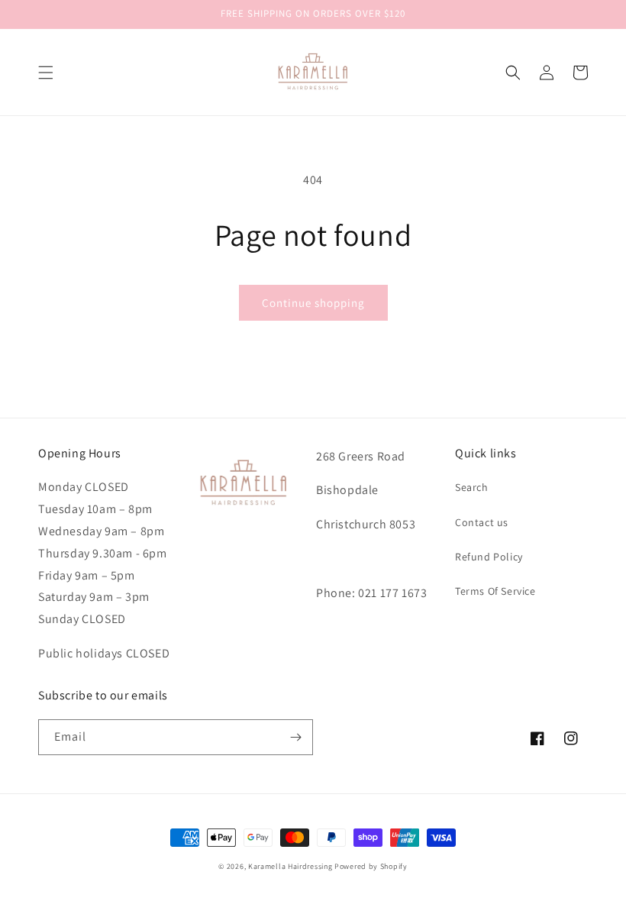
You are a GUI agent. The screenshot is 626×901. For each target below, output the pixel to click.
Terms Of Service (495, 591)
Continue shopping (313, 302)
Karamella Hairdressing (290, 866)
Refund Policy (489, 557)
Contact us (481, 522)
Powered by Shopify (371, 866)
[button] (46, 72)
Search (472, 487)
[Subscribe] (295, 737)
